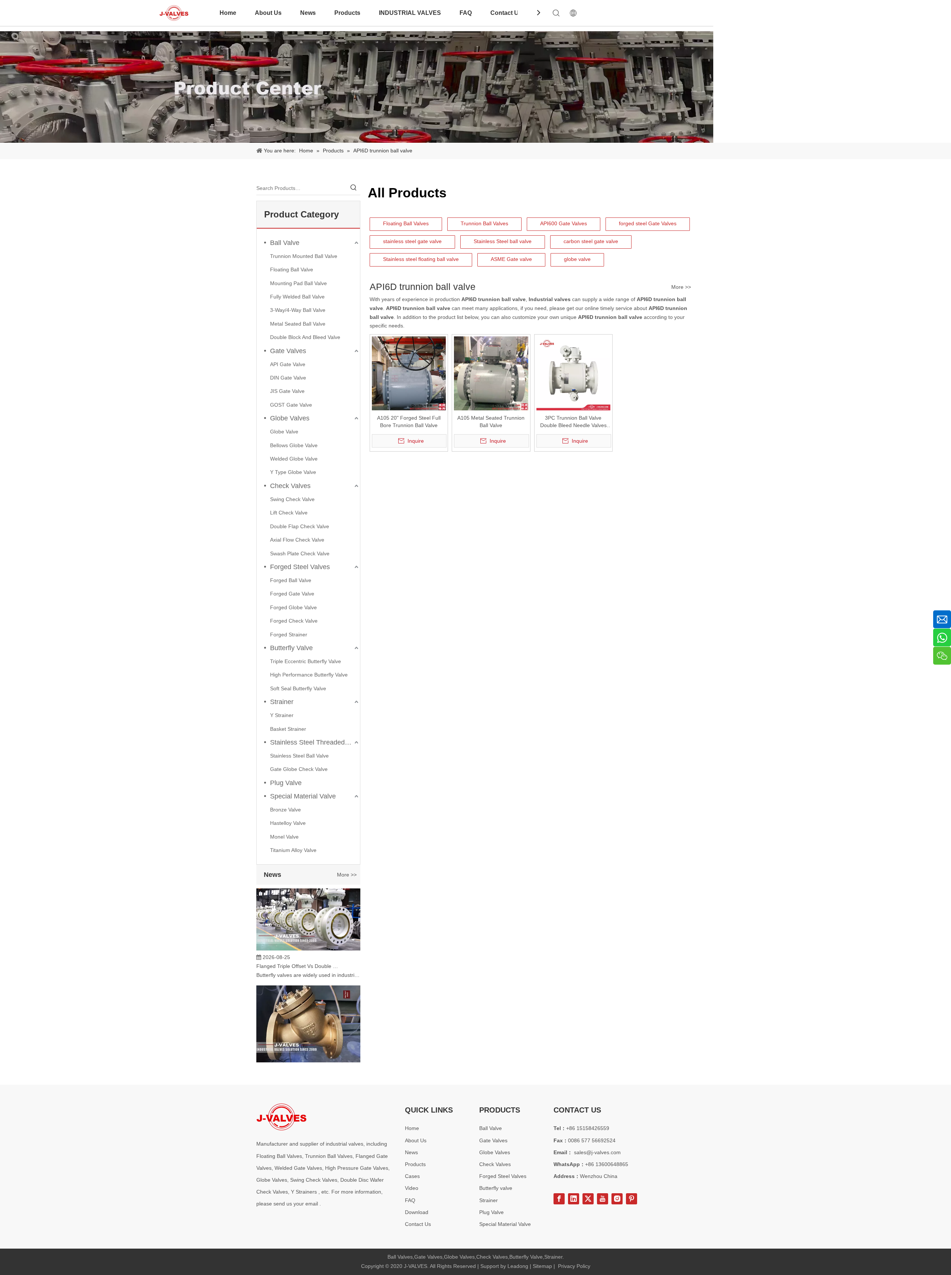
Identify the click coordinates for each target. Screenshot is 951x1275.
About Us (268, 13)
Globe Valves (289, 418)
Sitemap (542, 1266)
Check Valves (290, 486)
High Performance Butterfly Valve (309, 675)
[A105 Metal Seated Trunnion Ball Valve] (491, 373)
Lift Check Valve (289, 513)
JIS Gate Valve (287, 391)
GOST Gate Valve (291, 405)
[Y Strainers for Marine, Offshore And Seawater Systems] (308, 1049)
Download (416, 1212)
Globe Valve (284, 432)
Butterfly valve (495, 1188)
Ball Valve (284, 242)
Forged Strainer (288, 635)
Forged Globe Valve (293, 607)
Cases (412, 1176)
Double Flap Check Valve (299, 526)
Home (228, 13)
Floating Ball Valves (406, 223)
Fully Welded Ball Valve (297, 297)
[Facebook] (559, 1198)
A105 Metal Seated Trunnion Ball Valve (491, 421)
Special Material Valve (303, 796)
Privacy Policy (574, 1266)
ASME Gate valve (511, 259)
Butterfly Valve (291, 648)
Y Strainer (281, 715)
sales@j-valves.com (597, 1152)
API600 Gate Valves (563, 223)
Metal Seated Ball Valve (297, 324)
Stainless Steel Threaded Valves (315, 742)
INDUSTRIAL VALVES (410, 13)
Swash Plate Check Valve (300, 553)
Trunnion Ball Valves (484, 223)
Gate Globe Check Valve (299, 769)
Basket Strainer (288, 729)
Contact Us (506, 13)
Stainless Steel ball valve (503, 241)
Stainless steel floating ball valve (421, 259)
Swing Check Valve (292, 499)
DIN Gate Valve (288, 378)
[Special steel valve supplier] (281, 1116)
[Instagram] (617, 1198)
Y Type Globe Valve (293, 472)
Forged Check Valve (294, 621)
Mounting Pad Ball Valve (298, 283)
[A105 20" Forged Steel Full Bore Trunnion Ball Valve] (409, 373)
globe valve (577, 259)
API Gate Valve (287, 364)
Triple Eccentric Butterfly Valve (305, 661)
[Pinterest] (631, 1198)
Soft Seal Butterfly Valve (298, 688)
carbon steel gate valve (591, 241)
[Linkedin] (573, 1198)
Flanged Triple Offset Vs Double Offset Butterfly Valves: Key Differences (298, 953)
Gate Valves (288, 351)
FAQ (466, 13)
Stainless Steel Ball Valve (299, 756)
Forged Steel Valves (300, 567)
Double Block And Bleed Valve (305, 337)
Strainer (281, 702)
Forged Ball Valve (290, 580)
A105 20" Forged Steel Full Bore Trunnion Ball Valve (409, 421)
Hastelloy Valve (288, 823)
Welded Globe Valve (294, 459)
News (308, 13)
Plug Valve (286, 783)
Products (347, 13)
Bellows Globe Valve (294, 445)
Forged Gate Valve (292, 594)
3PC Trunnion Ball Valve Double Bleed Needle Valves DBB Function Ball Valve (573, 422)
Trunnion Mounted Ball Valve (303, 256)
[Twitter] (588, 1198)
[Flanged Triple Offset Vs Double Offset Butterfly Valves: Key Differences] (308, 936)
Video (411, 1188)
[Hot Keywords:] (353, 188)
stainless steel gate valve (412, 241)
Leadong (517, 1266)
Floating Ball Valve (291, 269)
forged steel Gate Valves (647, 223)
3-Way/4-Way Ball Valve (297, 310)
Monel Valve (284, 837)
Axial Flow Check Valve (297, 540)
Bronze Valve (285, 810)
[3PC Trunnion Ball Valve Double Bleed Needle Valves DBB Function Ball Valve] (573, 373)
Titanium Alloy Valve (293, 850)
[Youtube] (602, 1198)
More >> (347, 874)
